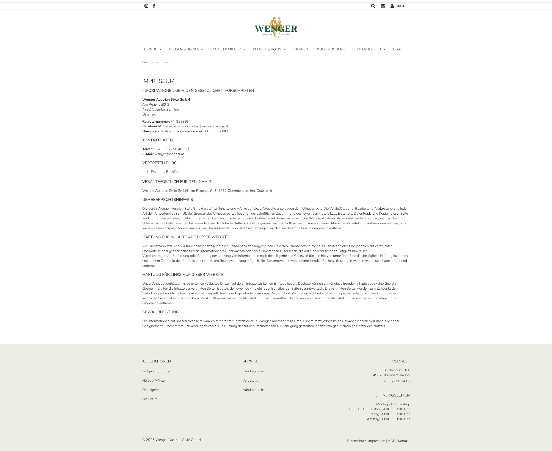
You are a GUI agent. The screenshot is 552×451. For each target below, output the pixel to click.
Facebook (154, 6)
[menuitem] (398, 49)
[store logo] (276, 27)
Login (401, 6)
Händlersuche (253, 371)
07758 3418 (399, 381)
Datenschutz (356, 441)
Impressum (376, 441)
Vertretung (250, 380)
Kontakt (383, 6)
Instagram (146, 6)
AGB (391, 441)
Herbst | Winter (154, 380)
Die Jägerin (150, 389)
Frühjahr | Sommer (156, 371)
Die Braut (149, 399)
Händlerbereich (254, 389)
